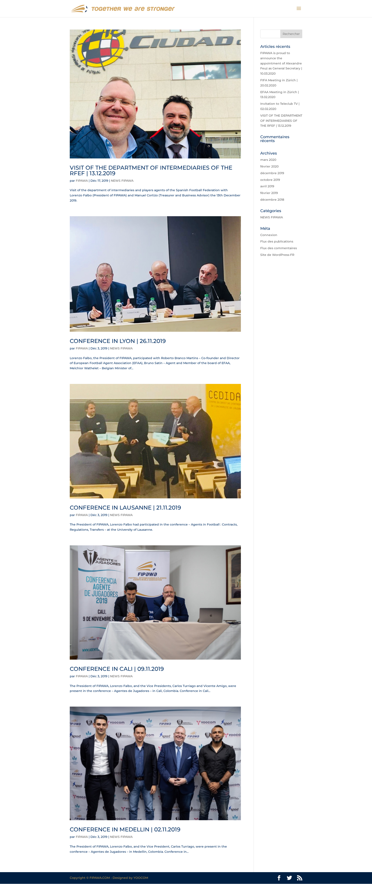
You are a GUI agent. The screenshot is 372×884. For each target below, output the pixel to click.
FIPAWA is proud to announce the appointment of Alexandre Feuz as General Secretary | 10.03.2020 (281, 63)
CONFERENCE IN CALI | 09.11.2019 (117, 668)
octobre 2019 (270, 180)
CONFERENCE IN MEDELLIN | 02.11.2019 (125, 829)
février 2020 (269, 166)
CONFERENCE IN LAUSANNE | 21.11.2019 (125, 507)
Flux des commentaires (278, 248)
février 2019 (269, 193)
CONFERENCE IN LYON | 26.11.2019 (118, 341)
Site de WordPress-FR (277, 255)
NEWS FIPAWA (122, 181)
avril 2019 (267, 186)
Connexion (268, 235)
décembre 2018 (272, 200)
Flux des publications (276, 241)
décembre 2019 (272, 173)
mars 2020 (268, 160)
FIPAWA (82, 181)
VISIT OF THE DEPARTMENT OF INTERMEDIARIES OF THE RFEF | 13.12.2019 (151, 170)
